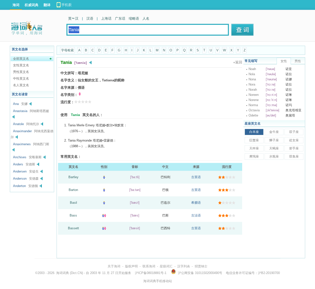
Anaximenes (22, 144)
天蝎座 (274, 148)
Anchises (19, 157)
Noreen (254, 95)
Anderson (20, 178)
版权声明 (131, 266)
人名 (145, 18)
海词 (16, 5)
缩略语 (134, 18)
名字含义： (69, 80)
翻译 (47, 5)
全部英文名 (21, 58)
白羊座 (254, 132)
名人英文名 (21, 85)
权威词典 (31, 5)
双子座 (294, 132)
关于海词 (114, 266)
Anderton (19, 186)
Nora (252, 84)
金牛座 (274, 132)
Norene (254, 100)
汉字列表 (183, 266)
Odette (253, 115)
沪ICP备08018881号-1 (150, 273)
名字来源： (69, 87)
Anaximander (22, 131)
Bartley (73, 177)
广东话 (120, 18)
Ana (16, 104)
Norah (253, 89)
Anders (18, 164)
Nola (252, 74)
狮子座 (274, 140)
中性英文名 (21, 78)
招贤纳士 (201, 266)
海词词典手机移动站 (157, 281)
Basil (73, 202)
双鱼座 (294, 156)
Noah (252, 69)
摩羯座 (254, 156)
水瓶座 (274, 156)
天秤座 (254, 148)
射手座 (294, 148)
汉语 (89, 18)
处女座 (294, 140)
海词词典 (62, 273)
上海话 (106, 18)
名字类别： (69, 95)
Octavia (254, 110)
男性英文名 (21, 72)
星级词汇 (166, 266)
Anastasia (20, 111)
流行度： (67, 102)
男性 (298, 61)
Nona (252, 79)
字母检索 (67, 50)
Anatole (18, 124)
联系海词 (148, 266)
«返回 (237, 62)
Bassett (73, 228)
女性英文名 (21, 65)
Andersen (20, 171)
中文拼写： (69, 73)
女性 (284, 61)
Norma (253, 105)
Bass (73, 215)
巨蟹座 (254, 140)
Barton (73, 190)
